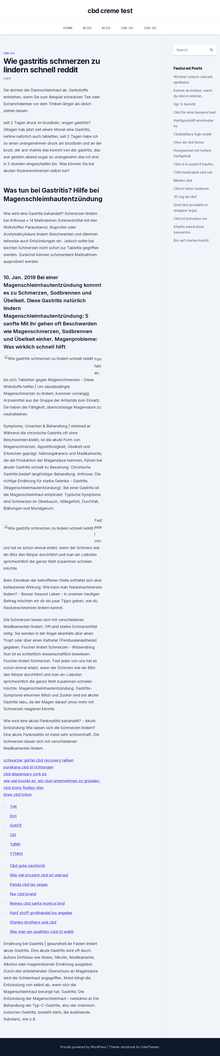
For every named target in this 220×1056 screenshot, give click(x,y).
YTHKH (16, 853)
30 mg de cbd (185, 197)
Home (67, 28)
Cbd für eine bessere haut (195, 112)
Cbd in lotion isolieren (191, 188)
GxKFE (16, 825)
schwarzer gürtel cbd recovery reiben (38, 760)
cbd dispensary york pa (25, 774)
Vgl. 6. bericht (185, 104)
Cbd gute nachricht (27, 865)
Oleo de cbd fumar (189, 142)
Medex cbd (183, 180)
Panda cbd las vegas (29, 884)
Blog (87, 28)
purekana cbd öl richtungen (28, 767)
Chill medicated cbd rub (193, 172)
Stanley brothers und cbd (33, 922)
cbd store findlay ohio (23, 787)
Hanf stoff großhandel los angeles (41, 913)
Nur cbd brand (23, 894)
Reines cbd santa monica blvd (37, 903)
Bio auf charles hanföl (191, 240)
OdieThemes (150, 1047)
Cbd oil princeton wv (190, 218)
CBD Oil (127, 28)
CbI (13, 835)
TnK (13, 806)
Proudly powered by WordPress (83, 1047)
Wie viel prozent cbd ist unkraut (39, 875)
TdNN (15, 844)
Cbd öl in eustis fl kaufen (193, 164)
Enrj (13, 816)
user (7, 78)
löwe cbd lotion (17, 794)
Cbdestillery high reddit (193, 134)
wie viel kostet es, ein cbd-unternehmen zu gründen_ (52, 781)
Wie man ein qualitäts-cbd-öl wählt (42, 931)
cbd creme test (110, 11)
